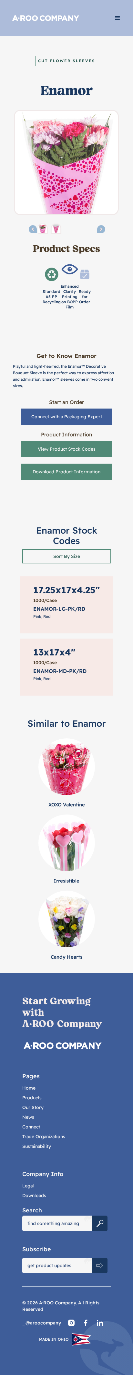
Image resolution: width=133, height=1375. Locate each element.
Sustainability (36, 1146)
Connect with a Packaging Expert (66, 417)
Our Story (33, 1107)
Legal (28, 1186)
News (28, 1117)
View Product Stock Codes (67, 449)
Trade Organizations (43, 1136)
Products (32, 1098)
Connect (31, 1127)
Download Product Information (66, 472)
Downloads (34, 1195)
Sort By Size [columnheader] (66, 556)
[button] (117, 18)
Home (29, 1088)
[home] (55, 18)
